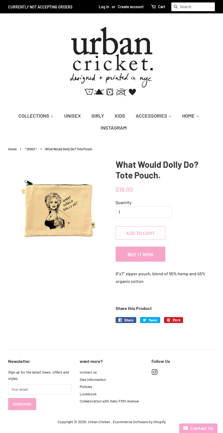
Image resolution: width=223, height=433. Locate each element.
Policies (86, 386)
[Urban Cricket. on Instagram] (154, 373)
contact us (88, 372)
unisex (72, 116)
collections (34, 116)
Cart (161, 6)
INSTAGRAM (114, 128)
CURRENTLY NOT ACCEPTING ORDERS (40, 7)
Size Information (93, 379)
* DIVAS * (31, 149)
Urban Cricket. (99, 421)
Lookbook (88, 394)
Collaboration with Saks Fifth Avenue (109, 401)
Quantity (124, 202)
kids (120, 116)
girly (97, 116)
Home (12, 149)
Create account (131, 6)
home (189, 116)
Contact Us (200, 428)
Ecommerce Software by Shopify (139, 421)
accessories (152, 116)
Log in (104, 6)
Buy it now (140, 254)
